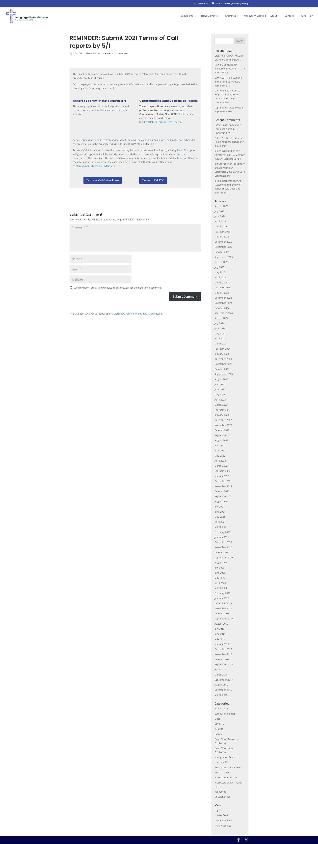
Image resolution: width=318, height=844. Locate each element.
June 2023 (219, 389)
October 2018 (221, 659)
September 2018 (223, 664)
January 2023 (221, 414)
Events (218, 734)
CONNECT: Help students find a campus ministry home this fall (228, 81)
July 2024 (219, 323)
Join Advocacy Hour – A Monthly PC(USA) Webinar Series (229, 154)
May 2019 (219, 638)
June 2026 (219, 216)
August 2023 (221, 379)
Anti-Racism (221, 708)
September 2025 (223, 257)
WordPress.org (222, 825)
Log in (217, 810)
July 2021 (219, 506)
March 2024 (221, 343)
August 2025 (221, 262)
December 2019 (223, 603)
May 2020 (219, 577)
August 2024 (221, 318)
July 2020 (219, 567)
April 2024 (220, 338)
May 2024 (219, 333)
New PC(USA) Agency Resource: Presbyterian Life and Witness (229, 68)
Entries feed (221, 815)
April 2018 (220, 669)
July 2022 (219, 445)
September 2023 (223, 374)
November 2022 (223, 425)
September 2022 (223, 435)
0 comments (123, 53)
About (273, 16)
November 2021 (223, 486)
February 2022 (222, 470)
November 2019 (223, 608)
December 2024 (223, 297)
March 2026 (221, 226)
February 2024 (222, 348)
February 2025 (222, 287)
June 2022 (219, 450)
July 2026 (219, 211)
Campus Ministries (224, 713)
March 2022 (221, 465)
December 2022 (223, 420)
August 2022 (221, 440)
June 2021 (219, 511)
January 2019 (221, 644)
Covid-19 (219, 723)
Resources (220, 791)
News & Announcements (99, 53)
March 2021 (221, 526)
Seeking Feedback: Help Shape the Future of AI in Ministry (229, 142)
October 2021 (221, 491)
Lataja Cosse (221, 125)
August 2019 (221, 623)
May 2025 (219, 272)
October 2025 (221, 251)
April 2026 (220, 221)
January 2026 (221, 236)
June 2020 (219, 572)
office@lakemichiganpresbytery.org (161, 122)
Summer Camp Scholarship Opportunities (228, 128)
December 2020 (223, 542)
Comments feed (223, 820)
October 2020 (221, 552)
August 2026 (221, 206)
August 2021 (221, 501)
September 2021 (223, 496)
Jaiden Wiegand (223, 150)
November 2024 (223, 302)
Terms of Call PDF (153, 180)
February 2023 (222, 409)
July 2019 (219, 628)
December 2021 (223, 481)
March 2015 (221, 694)
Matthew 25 (221, 762)
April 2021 (220, 521)
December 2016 (223, 689)
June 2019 (219, 633)
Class (217, 718)
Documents (187, 16)
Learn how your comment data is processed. (138, 313)
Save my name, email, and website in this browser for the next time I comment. (118, 287)
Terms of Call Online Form (102, 180)
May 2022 (219, 455)
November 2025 (223, 246)
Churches (230, 16)
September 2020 (223, 557)
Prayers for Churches (226, 777)
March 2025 (221, 282)
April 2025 (220, 277)
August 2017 (221, 684)
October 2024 (221, 308)
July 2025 (219, 267)
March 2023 (221, 404)
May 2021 (219, 516)
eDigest (218, 728)
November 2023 (223, 363)
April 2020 (220, 583)
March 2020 (221, 588)
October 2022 (221, 430)
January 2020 (221, 598)
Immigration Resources (227, 757)
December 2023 (223, 358)
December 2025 (223, 241)
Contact (289, 16)
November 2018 (223, 654)
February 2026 (222, 231)
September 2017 (223, 679)
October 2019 (221, 613)
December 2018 (223, 649)
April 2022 (220, 460)
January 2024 (221, 353)
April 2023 (220, 399)
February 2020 (222, 593)
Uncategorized (222, 796)
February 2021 (222, 532)
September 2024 (223, 313)
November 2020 (223, 547)
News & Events (209, 16)
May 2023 (219, 394)
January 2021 (221, 537)
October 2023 (221, 369)
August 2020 (221, 562)
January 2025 (221, 292)
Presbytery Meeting (254, 16)
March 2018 (221, 674)
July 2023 (219, 384)
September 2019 (223, 618)
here (179, 150)
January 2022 (221, 476)
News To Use (221, 772)
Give (303, 16)
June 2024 (219, 328)
